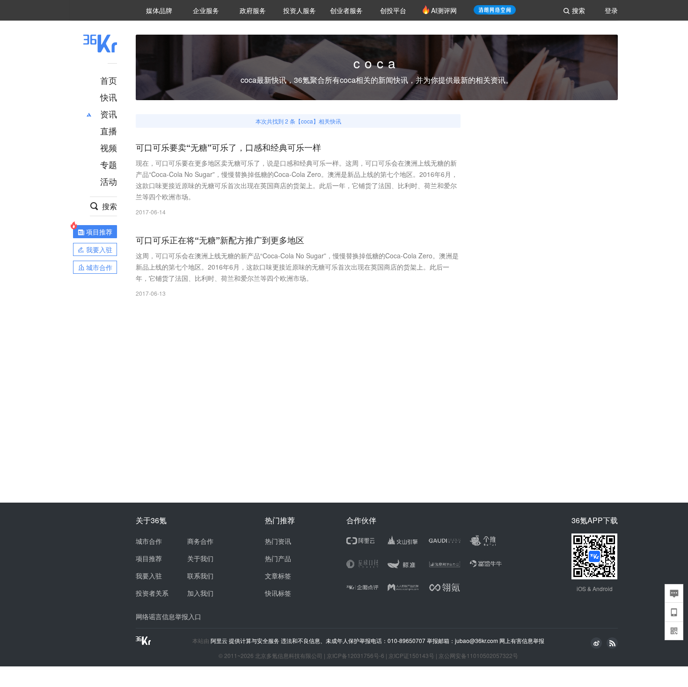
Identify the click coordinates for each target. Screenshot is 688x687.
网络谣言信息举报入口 (168, 616)
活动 (108, 181)
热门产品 (278, 558)
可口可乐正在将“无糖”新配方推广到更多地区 (220, 240)
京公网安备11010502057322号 (478, 655)
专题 (108, 164)
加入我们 (200, 593)
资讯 (108, 114)
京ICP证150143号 (411, 655)
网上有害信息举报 (521, 640)
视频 (108, 147)
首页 (108, 80)
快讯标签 (278, 593)
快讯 (108, 97)
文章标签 (278, 575)
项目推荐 (149, 558)
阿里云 (220, 640)
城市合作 (149, 541)
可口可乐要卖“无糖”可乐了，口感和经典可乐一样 (228, 147)
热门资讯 (278, 541)
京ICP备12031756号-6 (355, 655)
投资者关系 (152, 593)
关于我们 (200, 558)
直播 (108, 130)
